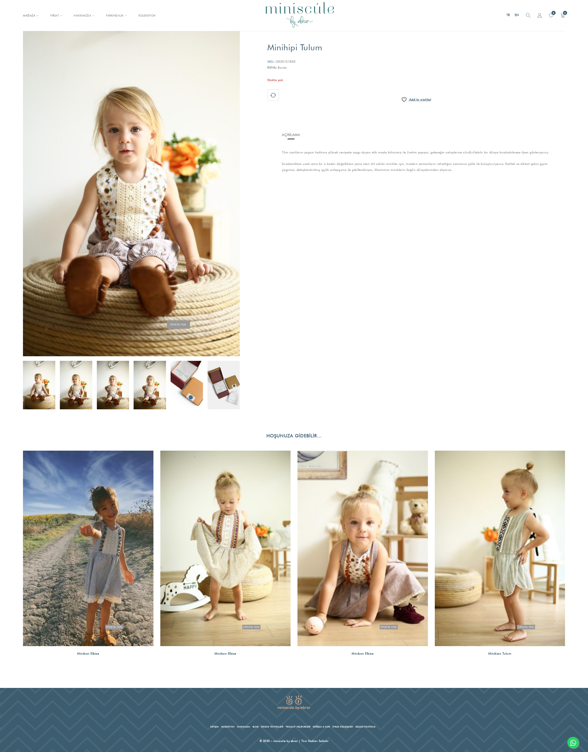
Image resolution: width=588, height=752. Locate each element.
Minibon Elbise (88, 653)
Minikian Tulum (499, 653)
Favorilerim (553, 12)
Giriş (539, 15)
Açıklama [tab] (291, 135)
